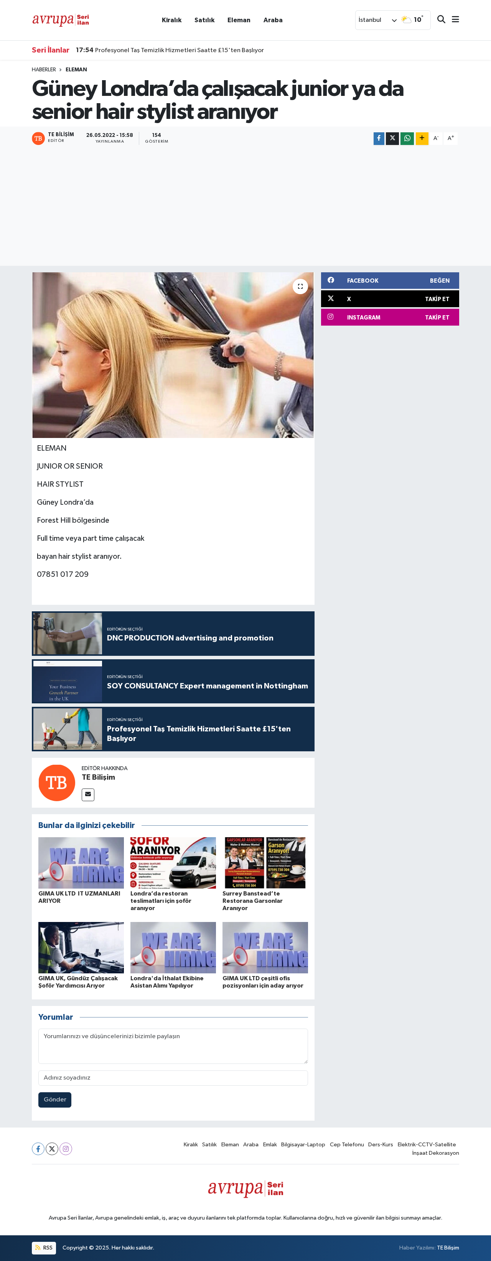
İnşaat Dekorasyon (435, 1153)
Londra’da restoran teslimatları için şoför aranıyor (160, 901)
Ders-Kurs (380, 1144)
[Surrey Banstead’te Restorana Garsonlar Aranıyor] (265, 862)
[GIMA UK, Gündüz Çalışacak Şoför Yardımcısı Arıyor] (81, 947)
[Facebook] (38, 1148)
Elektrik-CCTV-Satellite (427, 1144)
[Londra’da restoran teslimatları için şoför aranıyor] (173, 862)
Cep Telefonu (347, 1144)
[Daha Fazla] (422, 138)
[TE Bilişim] (56, 782)
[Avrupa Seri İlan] (60, 19)
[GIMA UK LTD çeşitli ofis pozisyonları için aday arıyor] (265, 947)
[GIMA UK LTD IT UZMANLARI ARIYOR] (81, 862)
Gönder (55, 1099)
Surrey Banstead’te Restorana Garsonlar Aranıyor (252, 901)
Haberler (44, 69)
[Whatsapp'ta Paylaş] (407, 138)
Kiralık (171, 20)
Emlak (270, 1144)
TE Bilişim (98, 777)
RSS (47, 1248)
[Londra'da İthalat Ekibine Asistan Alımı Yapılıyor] (173, 947)
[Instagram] (65, 1148)
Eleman (238, 20)
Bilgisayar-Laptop (303, 1144)
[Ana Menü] (452, 20)
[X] (52, 1148)
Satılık (204, 20)
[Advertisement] (245, 206)
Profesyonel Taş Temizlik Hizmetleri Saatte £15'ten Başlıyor (170, 50)
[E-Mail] (88, 795)
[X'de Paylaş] (392, 138)
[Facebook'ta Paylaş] (379, 138)
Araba (273, 20)
